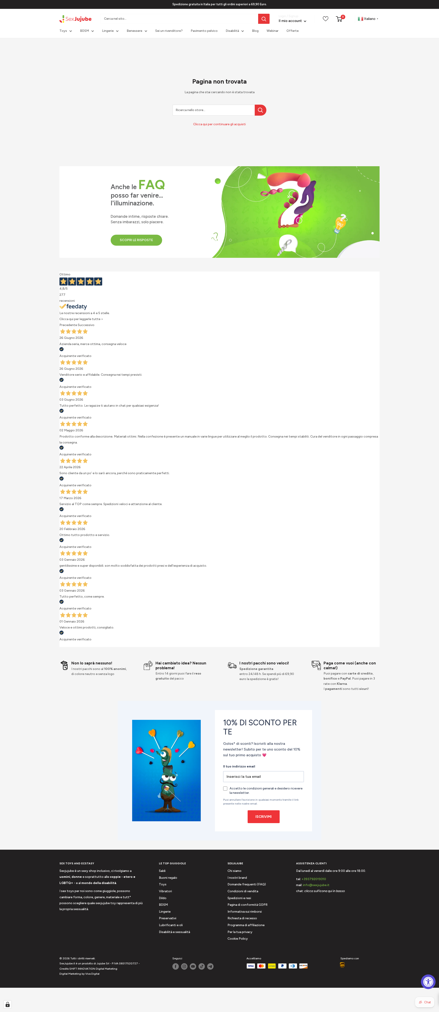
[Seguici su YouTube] (193, 966)
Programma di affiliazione (246, 925)
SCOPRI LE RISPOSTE (136, 240)
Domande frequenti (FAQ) (247, 884)
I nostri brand (237, 878)
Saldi (162, 871)
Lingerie (108, 31)
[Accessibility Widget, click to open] (428, 981)
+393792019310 (314, 879)
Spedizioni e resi (239, 898)
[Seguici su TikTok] (201, 966)
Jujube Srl (103, 963)
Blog (255, 31)
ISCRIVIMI (263, 817)
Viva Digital (92, 973)
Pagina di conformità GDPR (248, 905)
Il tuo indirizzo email (239, 766)
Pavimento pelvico (204, 31)
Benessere (134, 31)
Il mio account (291, 21)
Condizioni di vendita (243, 891)
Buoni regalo (168, 878)
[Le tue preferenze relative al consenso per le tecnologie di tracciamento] (7, 1004)
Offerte (292, 31)
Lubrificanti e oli (171, 925)
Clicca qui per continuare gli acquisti (219, 124)
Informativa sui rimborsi (245, 912)
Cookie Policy (238, 939)
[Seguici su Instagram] (184, 966)
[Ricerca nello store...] (260, 110)
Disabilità (232, 31)
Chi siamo (234, 871)
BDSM (84, 31)
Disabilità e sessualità (174, 932)
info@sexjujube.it (316, 885)
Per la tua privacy (240, 932)
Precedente (68, 325)
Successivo (86, 325)
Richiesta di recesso (242, 918)
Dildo (162, 898)
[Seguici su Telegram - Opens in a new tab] (210, 966)
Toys (63, 31)
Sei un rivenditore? (169, 31)
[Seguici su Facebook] (175, 966)
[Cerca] (264, 19)
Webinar (272, 31)
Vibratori (165, 891)
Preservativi (167, 918)
